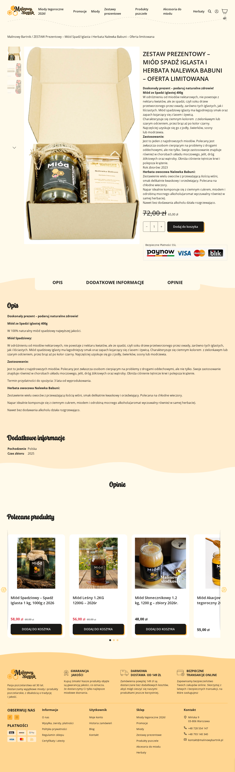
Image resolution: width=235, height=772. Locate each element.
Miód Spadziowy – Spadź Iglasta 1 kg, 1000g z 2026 (32, 600)
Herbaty (199, 11)
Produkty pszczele (141, 11)
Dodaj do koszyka (185, 227)
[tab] (110, 640)
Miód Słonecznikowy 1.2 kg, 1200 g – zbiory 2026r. (156, 600)
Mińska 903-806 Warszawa (199, 719)
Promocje (80, 11)
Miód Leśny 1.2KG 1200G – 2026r (88, 600)
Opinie (175, 282)
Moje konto (96, 717)
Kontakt (94, 735)
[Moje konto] (216, 11)
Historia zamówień (100, 723)
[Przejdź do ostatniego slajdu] (3, 589)
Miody (95, 11)
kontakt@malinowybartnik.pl (205, 740)
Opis (58, 282)
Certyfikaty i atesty (53, 740)
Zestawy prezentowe (112, 11)
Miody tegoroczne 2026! (51, 11)
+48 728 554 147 (198, 728)
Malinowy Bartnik (19, 37)
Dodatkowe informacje (115, 282)
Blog (92, 729)
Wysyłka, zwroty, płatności (58, 723)
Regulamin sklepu (53, 735)
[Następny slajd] (224, 589)
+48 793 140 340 (198, 734)
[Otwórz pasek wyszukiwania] (210, 11)
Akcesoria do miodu (172, 11)
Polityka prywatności (54, 729)
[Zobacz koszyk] (225, 11)
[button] (134, 51)
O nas (45, 717)
